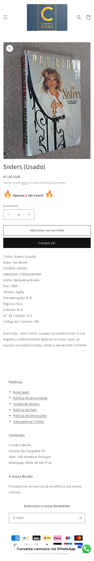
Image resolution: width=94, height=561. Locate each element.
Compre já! (47, 243)
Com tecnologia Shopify (58, 553)
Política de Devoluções (30, 415)
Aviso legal (21, 392)
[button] (5, 17)
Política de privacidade (30, 398)
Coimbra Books (39, 553)
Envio (25, 182)
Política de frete (25, 410)
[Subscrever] (80, 518)
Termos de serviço (26, 404)
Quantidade (10, 206)
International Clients (28, 421)
